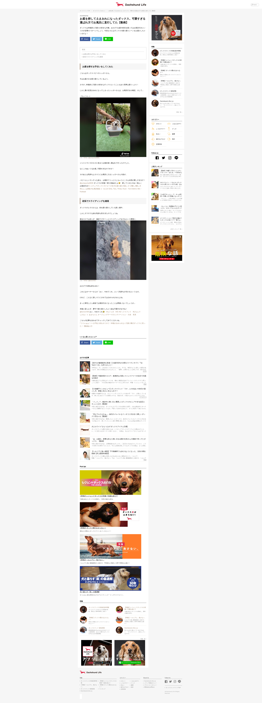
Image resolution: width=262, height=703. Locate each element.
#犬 (117, 312)
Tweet (97, 39)
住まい (158, 134)
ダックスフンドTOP (85, 10)
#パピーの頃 (108, 186)
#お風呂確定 (95, 189)
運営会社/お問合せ (149, 687)
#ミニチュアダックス (96, 186)
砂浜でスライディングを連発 (93, 57)
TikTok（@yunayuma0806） (92, 158)
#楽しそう (127, 186)
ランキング (102, 689)
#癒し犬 (138, 186)
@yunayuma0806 (86, 183)
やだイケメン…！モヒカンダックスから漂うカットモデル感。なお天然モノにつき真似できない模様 (171, 183)
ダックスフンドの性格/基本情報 (89, 682)
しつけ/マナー (160, 129)
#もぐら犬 (110, 312)
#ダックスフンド (125, 312)
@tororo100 (84, 312)
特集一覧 (143, 639)
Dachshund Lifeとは (86, 691)
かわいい (103, 10)
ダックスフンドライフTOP (173, 687)
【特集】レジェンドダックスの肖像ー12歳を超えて (107, 682)
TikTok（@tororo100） (90, 280)
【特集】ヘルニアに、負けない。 (89, 686)
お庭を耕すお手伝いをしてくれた (94, 54)
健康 (173, 134)
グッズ (174, 129)
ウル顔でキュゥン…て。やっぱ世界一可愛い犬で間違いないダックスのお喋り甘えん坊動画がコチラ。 (171, 195)
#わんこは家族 (85, 189)
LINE (109, 39)
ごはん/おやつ (176, 124)
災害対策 (159, 144)
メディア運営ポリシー (150, 683)
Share (86, 39)
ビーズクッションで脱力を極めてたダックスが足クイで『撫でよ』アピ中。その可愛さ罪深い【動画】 (171, 219)
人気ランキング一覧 (175, 229)
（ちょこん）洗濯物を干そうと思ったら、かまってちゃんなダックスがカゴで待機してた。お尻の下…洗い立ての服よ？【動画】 (171, 207)
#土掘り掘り (118, 186)
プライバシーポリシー (150, 685)
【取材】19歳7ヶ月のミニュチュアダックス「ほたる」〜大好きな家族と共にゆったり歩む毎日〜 (171, 171)
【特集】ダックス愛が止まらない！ (107, 686)
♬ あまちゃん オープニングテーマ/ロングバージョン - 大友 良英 (111, 315)
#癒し (133, 186)
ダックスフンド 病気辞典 (88, 689)
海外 (173, 139)
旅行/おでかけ (160, 139)
